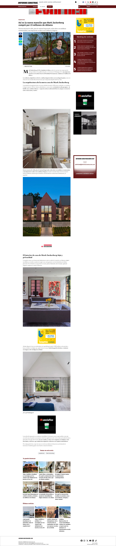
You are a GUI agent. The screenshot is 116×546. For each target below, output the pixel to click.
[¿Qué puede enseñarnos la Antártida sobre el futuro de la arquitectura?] (28, 512)
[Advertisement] (47, 99)
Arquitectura (27, 66)
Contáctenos (20, 544)
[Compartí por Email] (20, 39)
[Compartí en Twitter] (20, 36)
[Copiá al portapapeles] (20, 44)
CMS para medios (90, 544)
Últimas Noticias (22, 6)
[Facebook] (83, 2)
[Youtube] (90, 2)
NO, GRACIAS (42, 6)
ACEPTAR (49, 6)
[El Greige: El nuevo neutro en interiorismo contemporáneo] (63, 467)
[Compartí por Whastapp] (20, 41)
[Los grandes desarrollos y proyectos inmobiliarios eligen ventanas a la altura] (46, 487)
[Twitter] (88, 2)
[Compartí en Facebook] (20, 34)
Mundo (88, 6)
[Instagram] (85, 2)
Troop (96, 544)
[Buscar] (97, 6)
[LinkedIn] (93, 2)
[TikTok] (95, 2)
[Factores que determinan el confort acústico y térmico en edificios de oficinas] (30, 487)
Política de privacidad (28, 544)
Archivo (96, 543)
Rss (93, 543)
